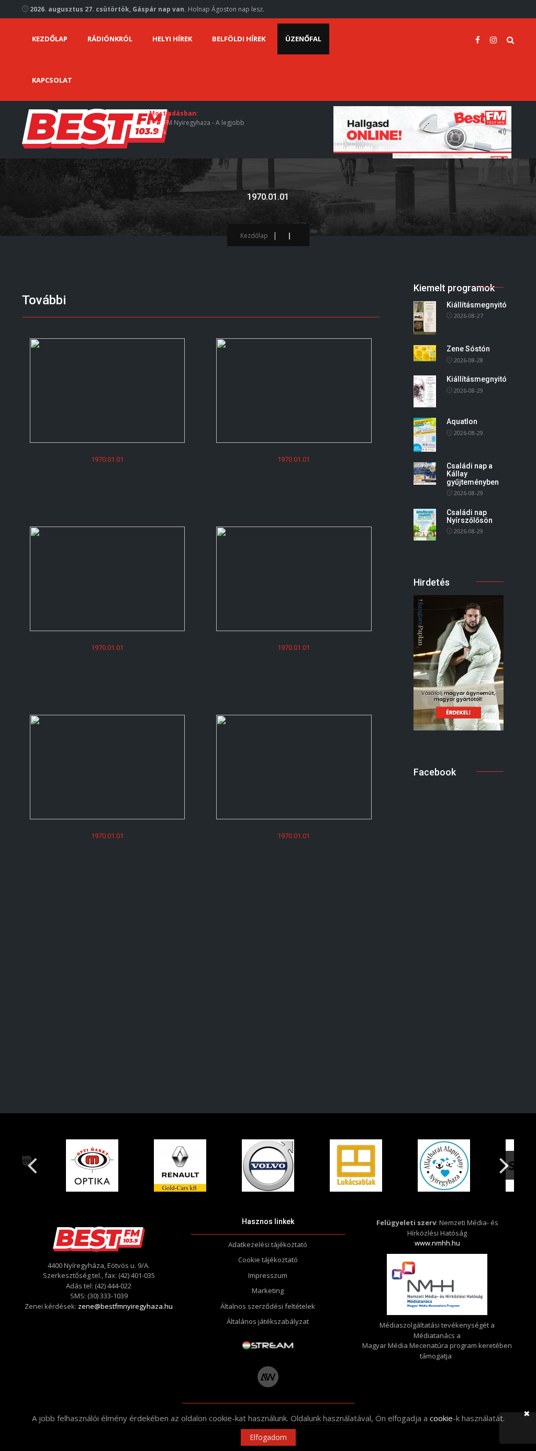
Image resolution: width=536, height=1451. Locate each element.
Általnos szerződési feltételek (267, 1306)
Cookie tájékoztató (268, 1259)
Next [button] (504, 1161)
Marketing (268, 1290)
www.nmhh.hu (437, 1243)
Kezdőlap (50, 38)
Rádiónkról (109, 38)
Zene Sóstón (468, 349)
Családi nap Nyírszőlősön (469, 516)
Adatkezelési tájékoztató (267, 1244)
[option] (92, 1165)
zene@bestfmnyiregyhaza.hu (125, 1306)
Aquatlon (461, 421)
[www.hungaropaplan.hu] (459, 662)
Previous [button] (31, 1161)
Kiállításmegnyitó (476, 305)
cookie (441, 1418)
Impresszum (267, 1275)
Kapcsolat (52, 80)
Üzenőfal (303, 38)
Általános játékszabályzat (268, 1321)
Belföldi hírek (238, 38)
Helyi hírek (172, 38)
